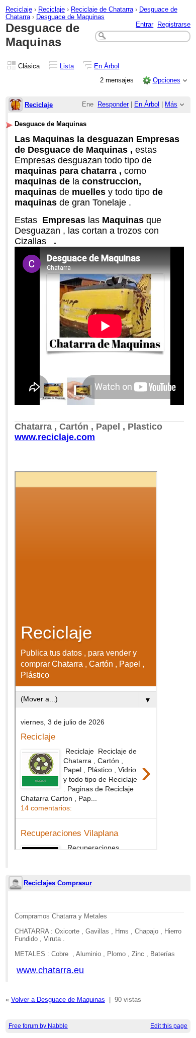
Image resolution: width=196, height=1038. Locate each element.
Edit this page (168, 1025)
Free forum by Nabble (38, 1025)
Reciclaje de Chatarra (102, 9)
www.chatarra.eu (50, 970)
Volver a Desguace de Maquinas (58, 999)
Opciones (166, 80)
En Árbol (106, 66)
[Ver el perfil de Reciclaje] (16, 105)
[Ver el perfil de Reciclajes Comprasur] (16, 883)
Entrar (144, 24)
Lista (67, 66)
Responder (113, 104)
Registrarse (173, 24)
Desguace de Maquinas (70, 17)
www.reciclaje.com (55, 437)
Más (171, 104)
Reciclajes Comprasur (58, 883)
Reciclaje (19, 9)
